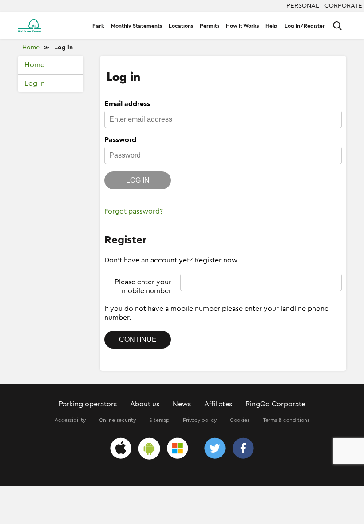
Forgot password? (133, 211)
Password (120, 139)
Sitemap (159, 420)
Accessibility (70, 420)
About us (144, 404)
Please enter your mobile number (143, 286)
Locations (181, 25)
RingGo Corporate (275, 404)
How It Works (242, 25)
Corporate (343, 6)
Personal (302, 6)
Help (271, 25)
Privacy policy (200, 420)
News (182, 404)
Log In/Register (305, 25)
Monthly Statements (136, 25)
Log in (63, 47)
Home (31, 47)
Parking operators (88, 404)
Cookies (239, 420)
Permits (209, 25)
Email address (127, 103)
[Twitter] (215, 449)
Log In (34, 83)
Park (98, 25)
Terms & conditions (286, 420)
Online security (117, 420)
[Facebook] (243, 449)
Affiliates (218, 404)
